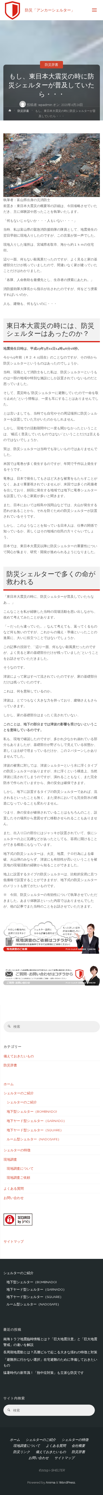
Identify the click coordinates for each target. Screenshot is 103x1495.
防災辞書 (51, 65)
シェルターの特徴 (17, 1150)
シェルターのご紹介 (19, 1093)
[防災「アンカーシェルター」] (12, 10)
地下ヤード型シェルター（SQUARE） (35, 1130)
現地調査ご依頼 (18, 1177)
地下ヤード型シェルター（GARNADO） (37, 1121)
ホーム (9, 1084)
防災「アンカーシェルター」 (50, 10)
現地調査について (20, 1168)
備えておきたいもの (19, 1056)
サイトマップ (14, 1241)
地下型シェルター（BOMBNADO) (32, 1111)
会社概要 (78, 1446)
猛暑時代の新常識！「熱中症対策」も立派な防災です (43, 1373)
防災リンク (21, 1452)
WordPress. (67, 1482)
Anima (50, 1482)
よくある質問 (14, 1188)
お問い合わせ (14, 1198)
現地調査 (10, 1159)
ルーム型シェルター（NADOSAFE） (34, 1139)
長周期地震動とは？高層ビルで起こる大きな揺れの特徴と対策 (50, 1352)
